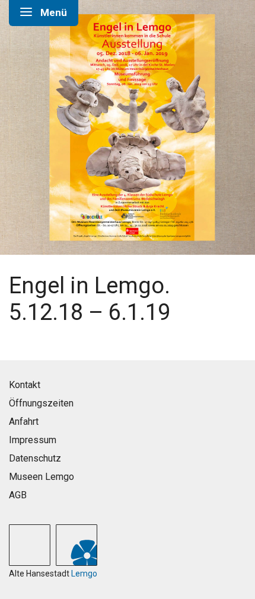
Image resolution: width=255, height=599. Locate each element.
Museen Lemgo (41, 476)
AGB (18, 495)
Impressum (32, 440)
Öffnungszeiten (41, 403)
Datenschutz (35, 458)
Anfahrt (24, 421)
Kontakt (24, 384)
